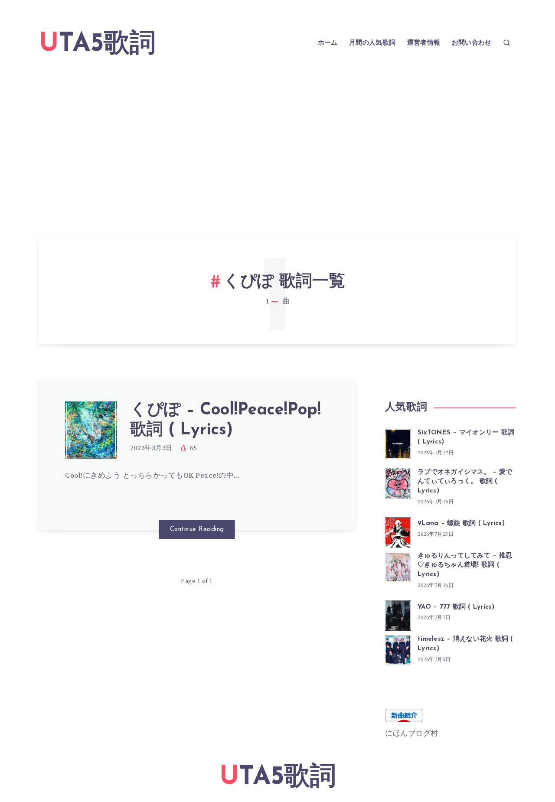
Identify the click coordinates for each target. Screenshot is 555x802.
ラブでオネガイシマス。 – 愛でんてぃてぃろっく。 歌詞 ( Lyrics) (465, 482)
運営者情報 (424, 43)
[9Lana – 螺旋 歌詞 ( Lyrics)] (398, 531)
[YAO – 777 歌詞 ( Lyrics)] (398, 614)
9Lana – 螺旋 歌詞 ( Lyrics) (461, 523)
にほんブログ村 (411, 733)
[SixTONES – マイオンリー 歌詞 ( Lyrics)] (398, 442)
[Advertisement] (277, 136)
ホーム (328, 43)
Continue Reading (197, 529)
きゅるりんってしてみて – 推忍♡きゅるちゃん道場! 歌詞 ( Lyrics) (465, 565)
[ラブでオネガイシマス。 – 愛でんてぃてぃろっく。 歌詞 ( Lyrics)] (398, 482)
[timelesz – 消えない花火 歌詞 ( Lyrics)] (398, 649)
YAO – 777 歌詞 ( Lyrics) (456, 607)
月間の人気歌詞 (372, 43)
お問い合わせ (472, 43)
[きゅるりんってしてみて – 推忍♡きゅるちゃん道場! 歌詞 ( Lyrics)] (398, 566)
